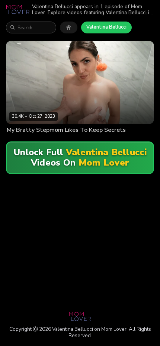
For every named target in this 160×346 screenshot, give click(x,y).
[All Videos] (68, 27)
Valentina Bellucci (106, 27)
